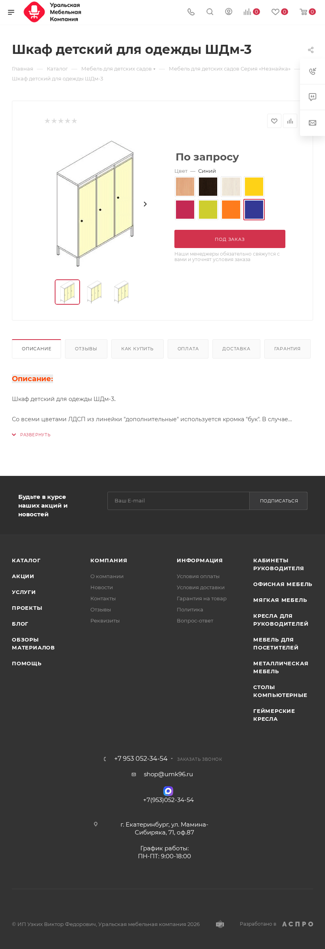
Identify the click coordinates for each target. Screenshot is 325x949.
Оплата (188, 348)
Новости (101, 587)
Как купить (137, 348)
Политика (190, 609)
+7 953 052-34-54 (141, 759)
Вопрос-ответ (195, 620)
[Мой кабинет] (228, 12)
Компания (108, 560)
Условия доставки (201, 587)
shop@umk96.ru (168, 774)
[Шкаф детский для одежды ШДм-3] (95, 204)
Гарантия (287, 348)
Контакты (103, 598)
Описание (36, 348)
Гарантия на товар (202, 598)
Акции (23, 576)
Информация (200, 560)
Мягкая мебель (280, 600)
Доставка (236, 348)
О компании (107, 576)
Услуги (24, 592)
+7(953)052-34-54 (168, 800)
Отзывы (86, 348)
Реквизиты (105, 620)
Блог (20, 624)
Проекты (27, 608)
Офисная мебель (282, 584)
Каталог (26, 560)
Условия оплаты (198, 576)
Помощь (27, 663)
